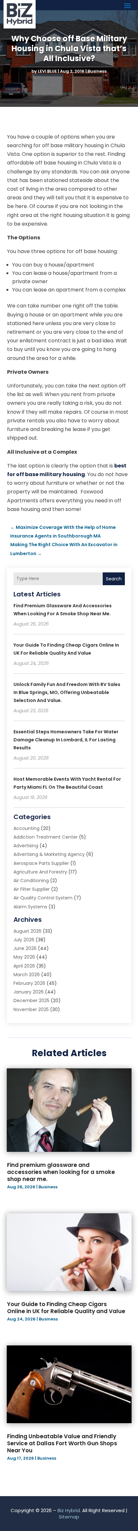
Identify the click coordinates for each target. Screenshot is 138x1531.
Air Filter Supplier (31, 889)
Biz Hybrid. (69, 1510)
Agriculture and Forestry (40, 872)
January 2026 (28, 992)
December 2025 (31, 1000)
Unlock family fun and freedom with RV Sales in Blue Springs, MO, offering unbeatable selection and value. (66, 692)
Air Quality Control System (43, 898)
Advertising (25, 845)
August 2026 (27, 931)
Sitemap (69, 1516)
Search (114, 579)
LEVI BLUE (47, 71)
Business (97, 71)
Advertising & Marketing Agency (49, 854)
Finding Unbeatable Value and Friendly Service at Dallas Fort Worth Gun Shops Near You (62, 1443)
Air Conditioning (31, 880)
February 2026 (29, 983)
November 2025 (31, 1009)
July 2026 (23, 940)
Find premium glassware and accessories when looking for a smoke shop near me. (61, 1172)
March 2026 (26, 974)
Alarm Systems (30, 907)
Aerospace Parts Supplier (41, 863)
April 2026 (24, 966)
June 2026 (25, 948)
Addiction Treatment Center (45, 837)
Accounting (26, 828)
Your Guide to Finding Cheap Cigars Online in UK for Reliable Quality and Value (66, 1307)
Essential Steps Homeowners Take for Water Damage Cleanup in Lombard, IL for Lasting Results (65, 740)
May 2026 (24, 957)
